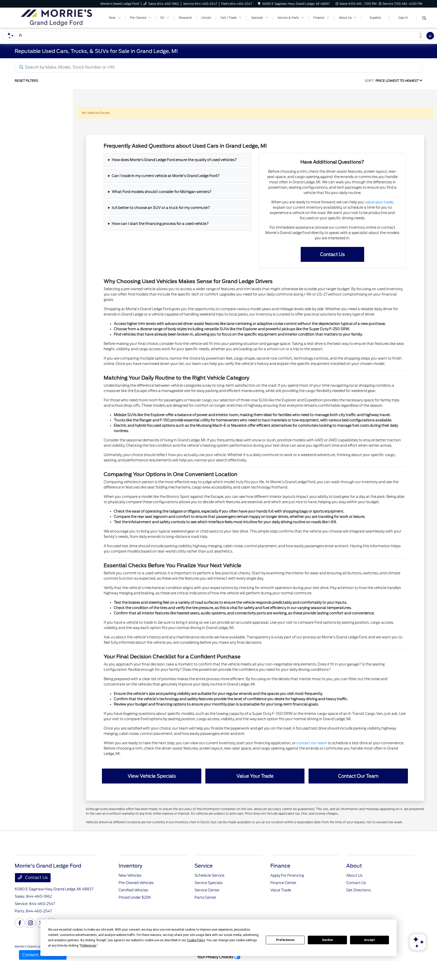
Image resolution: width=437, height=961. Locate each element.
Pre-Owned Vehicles (136, 883)
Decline (327, 940)
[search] (424, 18)
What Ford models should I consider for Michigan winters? (161, 192)
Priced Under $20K (135, 897)
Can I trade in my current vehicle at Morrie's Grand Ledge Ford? (166, 176)
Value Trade (280, 890)
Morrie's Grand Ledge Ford (34, 946)
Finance (280, 866)
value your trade (379, 202)
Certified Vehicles (133, 890)
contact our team (311, 743)
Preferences (285, 940)
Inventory (130, 866)
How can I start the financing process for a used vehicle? (160, 224)
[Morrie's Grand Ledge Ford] (58, 17)
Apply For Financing (287, 875)
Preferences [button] (88, 945)
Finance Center (283, 883)
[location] (259, 4)
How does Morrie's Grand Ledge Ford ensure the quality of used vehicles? (174, 160)
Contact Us (36, 877)
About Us (354, 875)
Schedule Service (209, 875)
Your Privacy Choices (215, 957)
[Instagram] (30, 923)
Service (203, 866)
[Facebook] (20, 923)
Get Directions (358, 890)
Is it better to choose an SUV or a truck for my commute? (161, 208)
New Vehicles (130, 875)
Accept (369, 940)
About (354, 866)
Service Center (207, 890)
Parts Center (205, 897)
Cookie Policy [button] (196, 940)
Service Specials (208, 883)
